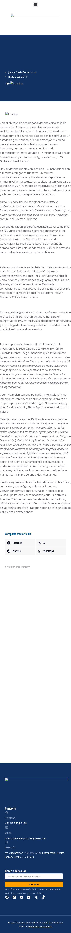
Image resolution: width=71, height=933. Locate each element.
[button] (35, 4)
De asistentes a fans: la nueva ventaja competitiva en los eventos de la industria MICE (34, 674)
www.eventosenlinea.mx (40, 926)
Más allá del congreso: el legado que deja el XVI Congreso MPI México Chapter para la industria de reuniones (34, 617)
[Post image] (11, 578)
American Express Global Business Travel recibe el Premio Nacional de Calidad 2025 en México (34, 738)
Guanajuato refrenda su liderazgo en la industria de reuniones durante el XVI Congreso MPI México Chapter (33, 645)
